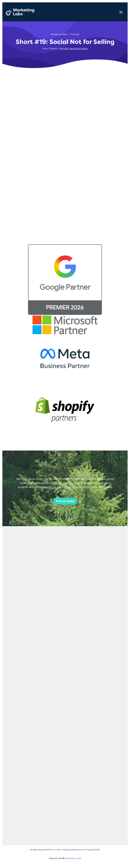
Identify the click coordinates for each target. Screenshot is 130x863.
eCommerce (21, 202)
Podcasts (53, 48)
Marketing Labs (74, 858)
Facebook (65, 805)
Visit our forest (65, 501)
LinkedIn (65, 822)
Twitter (65, 816)
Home (44, 48)
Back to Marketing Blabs (65, 167)
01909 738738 (65, 791)
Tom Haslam (21, 191)
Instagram (65, 811)
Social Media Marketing (42, 202)
